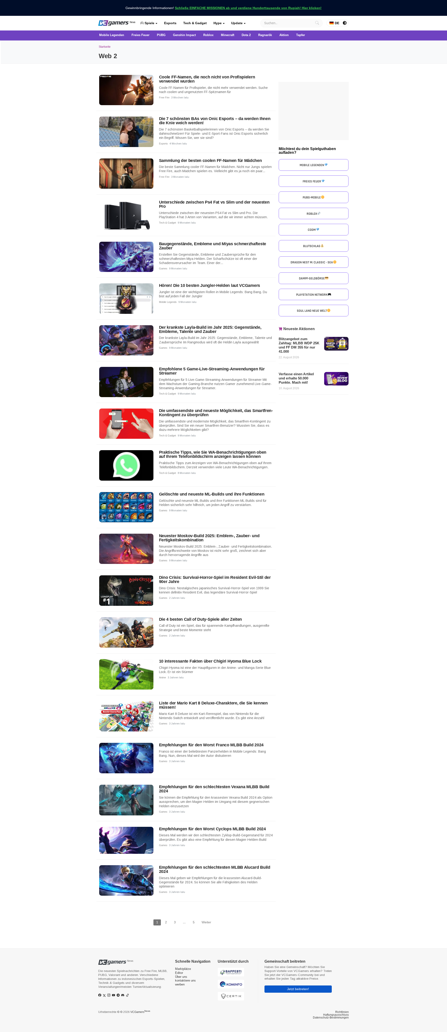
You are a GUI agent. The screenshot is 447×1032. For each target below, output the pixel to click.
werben (180, 984)
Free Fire (164, 97)
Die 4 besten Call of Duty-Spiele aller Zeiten (200, 619)
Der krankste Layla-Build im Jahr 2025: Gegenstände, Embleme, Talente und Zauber (210, 329)
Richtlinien (342, 1012)
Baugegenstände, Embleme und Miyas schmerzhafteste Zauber (212, 245)
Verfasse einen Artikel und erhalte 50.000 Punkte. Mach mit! (296, 378)
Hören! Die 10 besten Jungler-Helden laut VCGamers (209, 285)
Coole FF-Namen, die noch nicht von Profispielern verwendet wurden (207, 79)
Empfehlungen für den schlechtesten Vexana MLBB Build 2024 (214, 788)
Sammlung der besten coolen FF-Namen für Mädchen (210, 160)
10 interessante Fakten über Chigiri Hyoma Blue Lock (210, 661)
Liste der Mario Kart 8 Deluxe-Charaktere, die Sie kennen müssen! (213, 705)
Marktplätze (183, 969)
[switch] (344, 23)
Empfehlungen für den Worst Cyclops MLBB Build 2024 (212, 829)
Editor (179, 973)
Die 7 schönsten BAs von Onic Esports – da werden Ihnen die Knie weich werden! (215, 120)
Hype (217, 23)
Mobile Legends (168, 302)
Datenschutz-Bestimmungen (331, 1017)
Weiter (206, 922)
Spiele (149, 23)
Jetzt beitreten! (298, 989)
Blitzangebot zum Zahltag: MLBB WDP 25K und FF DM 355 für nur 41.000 (299, 345)
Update (237, 23)
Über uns (181, 976)
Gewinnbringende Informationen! (223, 8)
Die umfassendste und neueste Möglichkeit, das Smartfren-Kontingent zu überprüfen (216, 412)
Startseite (105, 46)
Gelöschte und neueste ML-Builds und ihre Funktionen (211, 494)
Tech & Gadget (195, 23)
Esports (170, 23)
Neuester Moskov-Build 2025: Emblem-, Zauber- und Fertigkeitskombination (209, 537)
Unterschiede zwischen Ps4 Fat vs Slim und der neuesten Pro (214, 204)
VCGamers (140, 1012)
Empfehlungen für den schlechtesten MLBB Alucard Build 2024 (214, 869)
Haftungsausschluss (336, 1014)
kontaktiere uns (185, 980)
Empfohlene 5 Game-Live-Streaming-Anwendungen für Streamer (212, 371)
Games (163, 268)
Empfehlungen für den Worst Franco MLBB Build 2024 (211, 745)
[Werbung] (313, 111)
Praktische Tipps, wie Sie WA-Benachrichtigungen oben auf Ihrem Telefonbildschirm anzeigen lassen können (212, 454)
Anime (162, 677)
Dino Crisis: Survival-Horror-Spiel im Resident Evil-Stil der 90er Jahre (215, 579)
